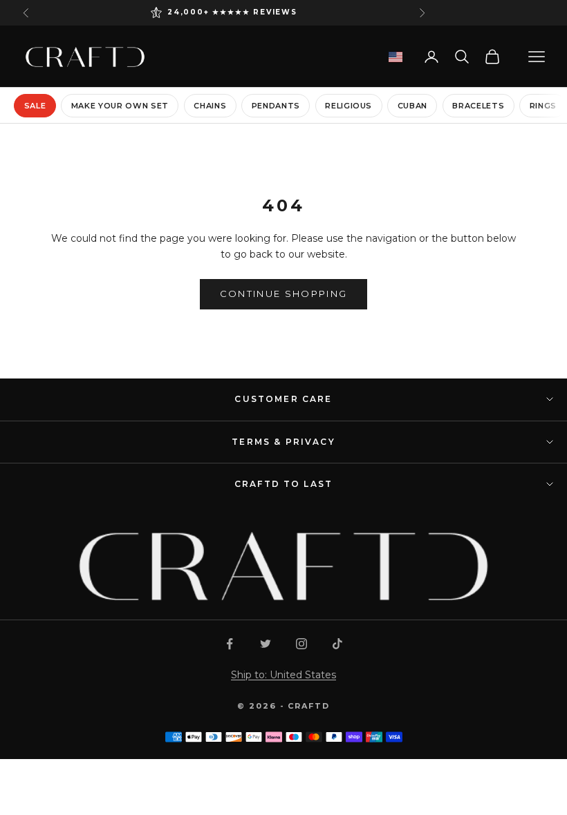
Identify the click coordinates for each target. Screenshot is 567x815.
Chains (210, 106)
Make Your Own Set (120, 106)
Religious (348, 106)
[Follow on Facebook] (229, 644)
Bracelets (478, 106)
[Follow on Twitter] (265, 644)
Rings (543, 106)
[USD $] (395, 57)
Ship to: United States (283, 675)
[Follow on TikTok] (337, 644)
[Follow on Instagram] (301, 644)
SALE (35, 106)
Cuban (412, 106)
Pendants (276, 106)
